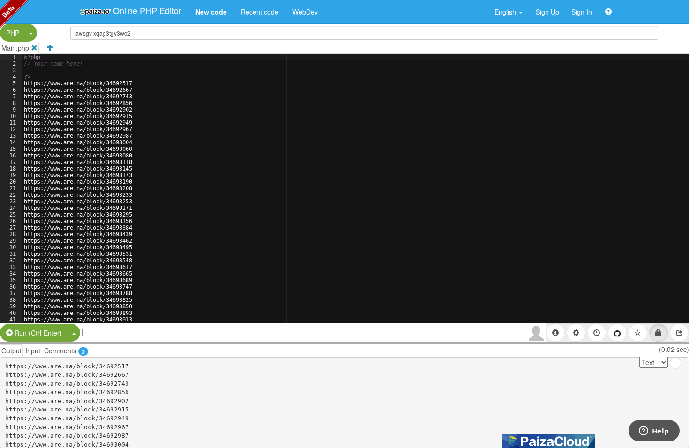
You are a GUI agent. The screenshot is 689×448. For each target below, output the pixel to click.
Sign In (581, 11)
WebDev (305, 11)
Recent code (259, 11)
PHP (12, 32)
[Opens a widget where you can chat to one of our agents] (654, 431)
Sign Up (547, 11)
